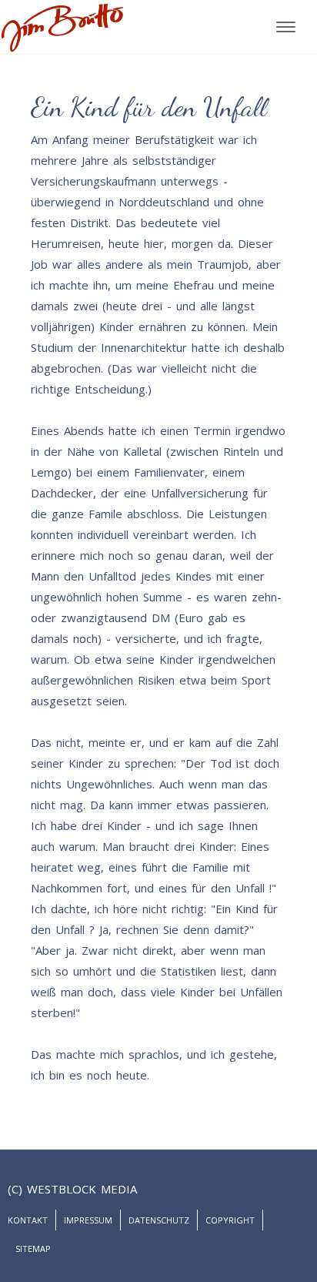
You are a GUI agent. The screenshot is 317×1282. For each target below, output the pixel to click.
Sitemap (33, 1248)
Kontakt (28, 1220)
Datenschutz (158, 1220)
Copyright (230, 1220)
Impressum (88, 1220)
